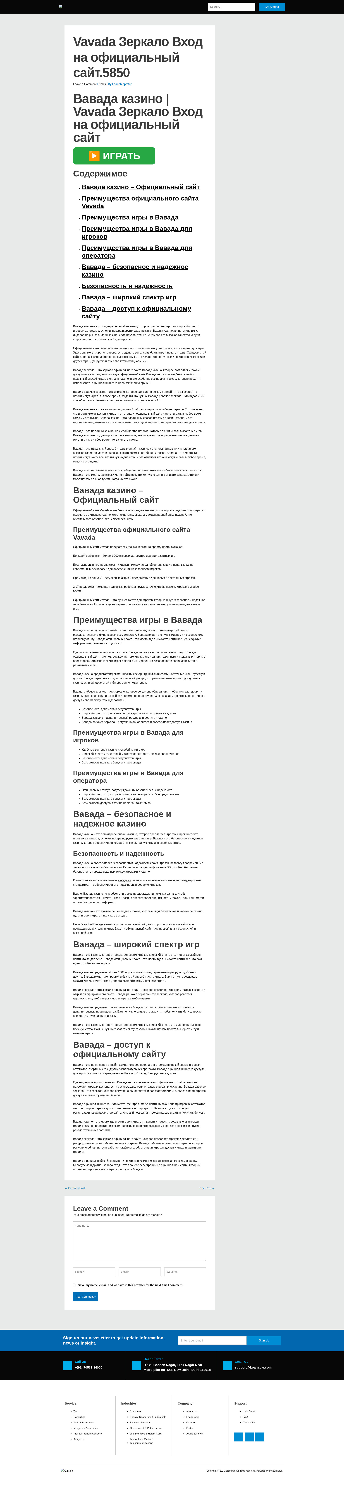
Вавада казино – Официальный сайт (141, 187)
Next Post (207, 1188)
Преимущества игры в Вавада (130, 217)
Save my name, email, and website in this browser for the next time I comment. (130, 1285)
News (102, 84)
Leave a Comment (84, 84)
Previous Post (75, 1188)
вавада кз (124, 880)
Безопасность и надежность (127, 286)
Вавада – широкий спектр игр (129, 297)
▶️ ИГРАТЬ (114, 156)
